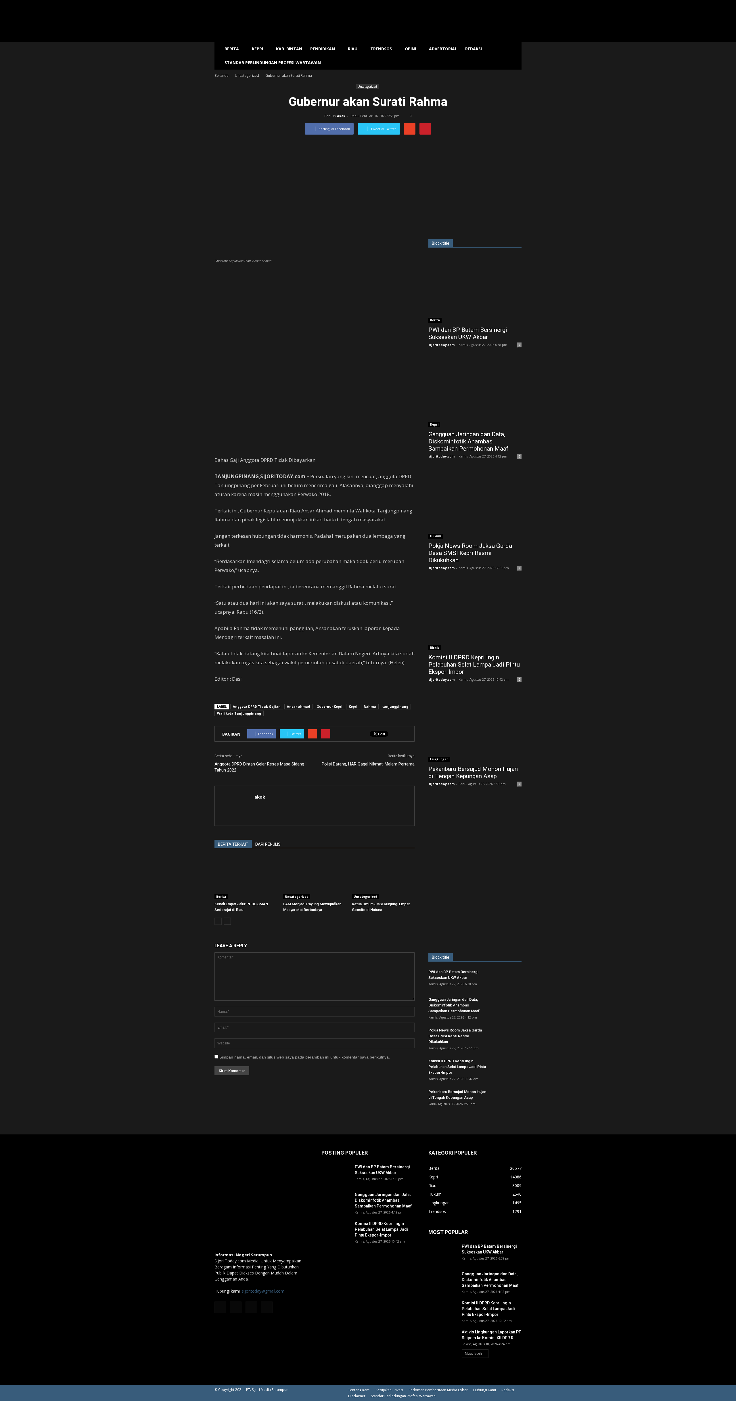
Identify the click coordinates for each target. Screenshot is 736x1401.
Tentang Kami (359, 1389)
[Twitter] (251, 1307)
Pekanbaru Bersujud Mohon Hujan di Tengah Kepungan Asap (473, 772)
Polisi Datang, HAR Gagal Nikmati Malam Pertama (368, 764)
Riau (352, 48)
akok (341, 116)
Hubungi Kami (484, 1389)
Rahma (370, 706)
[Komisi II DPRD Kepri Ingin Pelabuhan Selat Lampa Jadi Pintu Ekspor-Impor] (475, 616)
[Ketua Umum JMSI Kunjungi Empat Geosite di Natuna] (383, 877)
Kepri (257, 48)
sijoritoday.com (441, 344)
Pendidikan (322, 48)
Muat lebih (473, 1353)
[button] (515, 56)
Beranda (221, 75)
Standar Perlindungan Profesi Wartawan (273, 62)
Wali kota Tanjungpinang (239, 713)
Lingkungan (439, 759)
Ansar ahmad (298, 706)
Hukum (435, 536)
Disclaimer (356, 1396)
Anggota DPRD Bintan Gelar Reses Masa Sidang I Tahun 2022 (260, 767)
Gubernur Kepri (329, 706)
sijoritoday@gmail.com (263, 1291)
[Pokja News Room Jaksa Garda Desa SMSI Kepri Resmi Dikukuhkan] (475, 505)
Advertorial (443, 48)
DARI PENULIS (268, 844)
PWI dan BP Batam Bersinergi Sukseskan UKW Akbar (467, 333)
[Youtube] (267, 1307)
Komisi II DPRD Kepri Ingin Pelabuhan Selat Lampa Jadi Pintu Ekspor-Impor (474, 664)
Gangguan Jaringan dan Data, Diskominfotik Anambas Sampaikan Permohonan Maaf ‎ (469, 441)
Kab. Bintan (289, 48)
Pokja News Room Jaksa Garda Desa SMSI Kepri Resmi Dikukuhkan (470, 553)
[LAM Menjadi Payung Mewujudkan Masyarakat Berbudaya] (314, 877)
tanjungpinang (395, 706)
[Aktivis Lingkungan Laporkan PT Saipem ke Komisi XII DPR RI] (442, 1339)
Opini (410, 48)
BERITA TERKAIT (233, 844)
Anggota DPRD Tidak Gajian (257, 706)
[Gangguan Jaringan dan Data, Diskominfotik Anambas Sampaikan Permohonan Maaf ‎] (475, 393)
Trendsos (381, 48)
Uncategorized (367, 87)
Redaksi (473, 48)
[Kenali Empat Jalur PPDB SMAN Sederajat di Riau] (245, 877)
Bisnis (434, 648)
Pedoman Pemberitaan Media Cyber (438, 1389)
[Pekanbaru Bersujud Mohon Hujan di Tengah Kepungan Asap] (475, 728)
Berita (232, 48)
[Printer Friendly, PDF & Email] (230, 694)
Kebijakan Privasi (389, 1389)
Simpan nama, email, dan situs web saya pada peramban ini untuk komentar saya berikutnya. (304, 1057)
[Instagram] (235, 1307)
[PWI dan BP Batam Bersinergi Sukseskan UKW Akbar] (475, 289)
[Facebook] (220, 1307)
